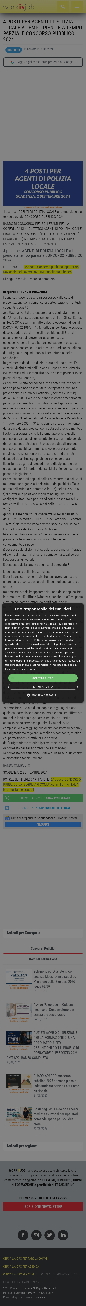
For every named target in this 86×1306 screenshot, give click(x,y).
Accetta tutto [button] (42, 678)
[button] (43, 694)
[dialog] (43, 653)
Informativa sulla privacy (20, 668)
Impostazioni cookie (64, 664)
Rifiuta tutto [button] (43, 686)
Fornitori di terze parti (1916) (22, 640)
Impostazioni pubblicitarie (44, 660)
